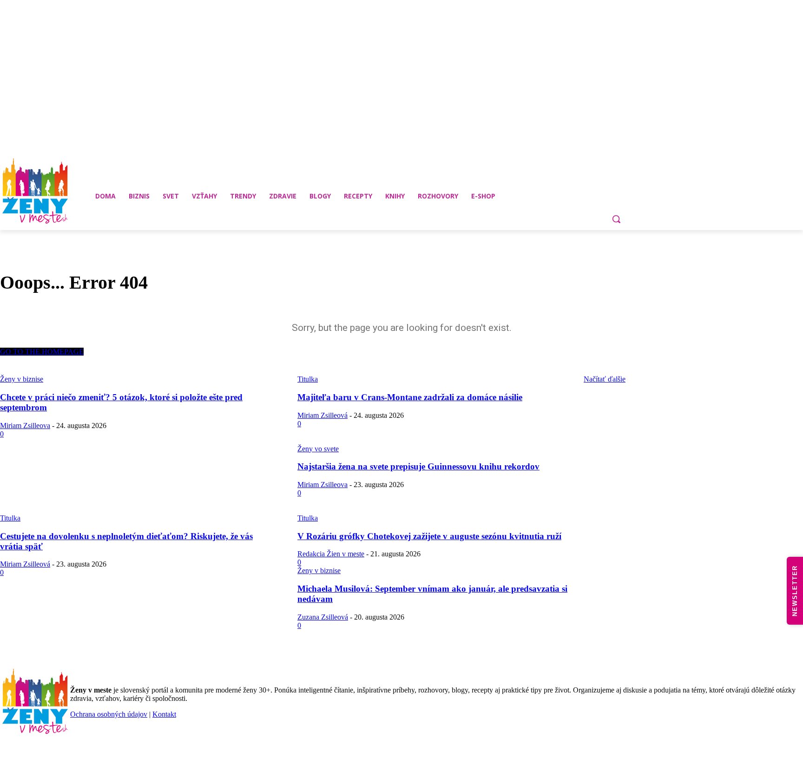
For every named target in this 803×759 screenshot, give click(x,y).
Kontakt (164, 714)
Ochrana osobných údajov (108, 714)
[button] (616, 219)
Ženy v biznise (319, 570)
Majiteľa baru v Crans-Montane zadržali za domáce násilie (409, 397)
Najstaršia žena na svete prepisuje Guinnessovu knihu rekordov (418, 466)
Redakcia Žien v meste (330, 554)
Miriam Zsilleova (25, 425)
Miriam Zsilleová (322, 415)
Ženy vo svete (318, 449)
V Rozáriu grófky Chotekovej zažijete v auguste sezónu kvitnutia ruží (429, 536)
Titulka (10, 518)
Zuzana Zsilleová (322, 617)
